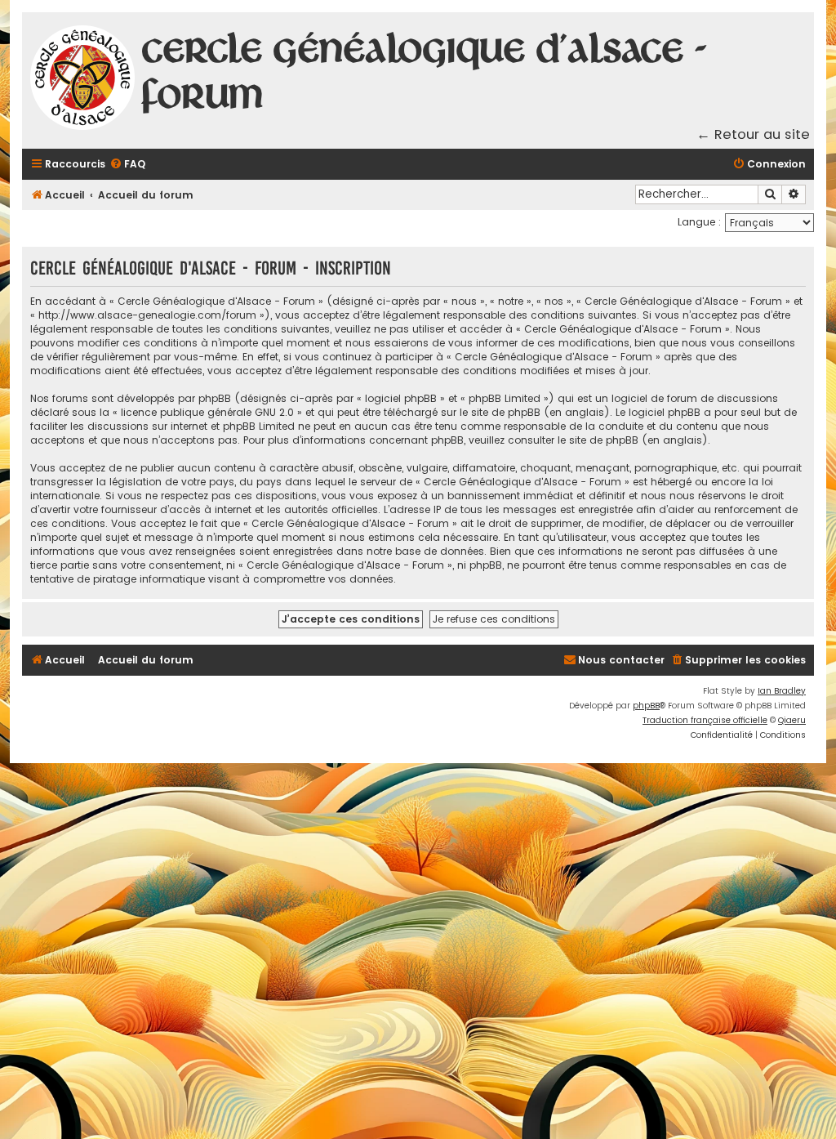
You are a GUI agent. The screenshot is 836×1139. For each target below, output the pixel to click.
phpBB (646, 705)
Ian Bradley (782, 691)
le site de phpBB (500, 412)
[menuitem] (127, 165)
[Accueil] (83, 80)
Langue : (699, 222)
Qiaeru (792, 720)
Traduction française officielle (705, 720)
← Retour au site (753, 134)
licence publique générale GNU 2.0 (207, 412)
